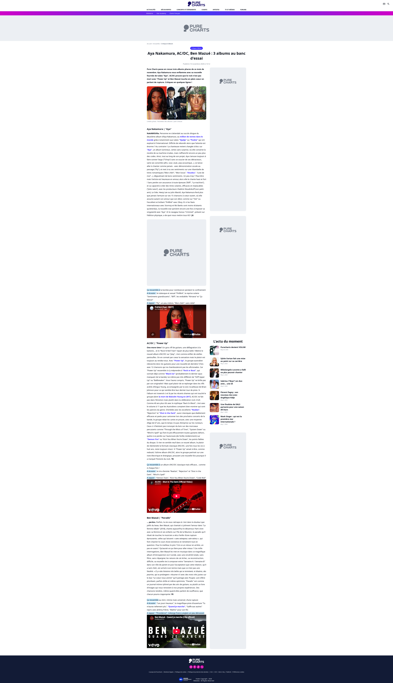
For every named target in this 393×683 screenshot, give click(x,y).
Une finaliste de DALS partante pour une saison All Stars (232, 407)
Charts (204, 10)
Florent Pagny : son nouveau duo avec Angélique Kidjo (229, 395)
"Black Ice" (170, 373)
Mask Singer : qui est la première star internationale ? (231, 419)
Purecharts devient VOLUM (233, 347)
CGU (211, 672)
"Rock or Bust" (189, 370)
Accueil (149, 44)
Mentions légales (169, 672)
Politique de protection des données (198, 672)
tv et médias (230, 10)
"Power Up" (179, 360)
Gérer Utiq (222, 672)
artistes (216, 10)
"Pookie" (194, 140)
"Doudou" (191, 172)
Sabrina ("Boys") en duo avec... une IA (231, 382)
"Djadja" (183, 140)
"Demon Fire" (153, 439)
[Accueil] (196, 4)
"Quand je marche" (176, 606)
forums (243, 10)
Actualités (151, 10)
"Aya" (149, 150)
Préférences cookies (238, 672)
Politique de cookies (180, 672)
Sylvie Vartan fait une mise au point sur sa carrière (233, 359)
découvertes (166, 10)
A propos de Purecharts (155, 672)
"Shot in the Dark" (167, 413)
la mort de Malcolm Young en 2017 (174, 396)
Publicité (228, 672)
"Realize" (195, 410)
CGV (215, 672)
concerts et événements (186, 10)
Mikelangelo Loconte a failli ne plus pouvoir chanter (233, 371)
